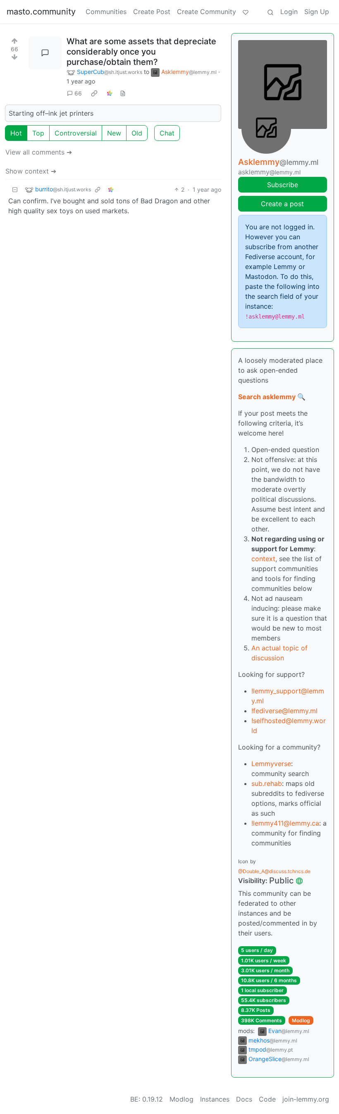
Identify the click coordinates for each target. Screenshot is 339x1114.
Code (267, 1099)
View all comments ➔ (38, 152)
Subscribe (282, 185)
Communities (106, 11)
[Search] (270, 11)
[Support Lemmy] (245, 11)
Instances (214, 1099)
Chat (167, 133)
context (263, 559)
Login (289, 11)
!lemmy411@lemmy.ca (285, 823)
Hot (16, 133)
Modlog (301, 1020)
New (114, 133)
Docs (244, 1099)
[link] (94, 93)
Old (136, 133)
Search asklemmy (267, 397)
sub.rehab (266, 783)
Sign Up (316, 11)
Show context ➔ (30, 171)
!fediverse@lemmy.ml (284, 711)
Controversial (76, 133)
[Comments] (45, 52)
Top (38, 133)
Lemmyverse (271, 763)
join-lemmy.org (305, 1099)
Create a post (282, 204)
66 (78, 93)
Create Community (206, 11)
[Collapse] (14, 189)
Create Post (151, 11)
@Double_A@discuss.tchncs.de (274, 871)
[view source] (122, 93)
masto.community (41, 12)
